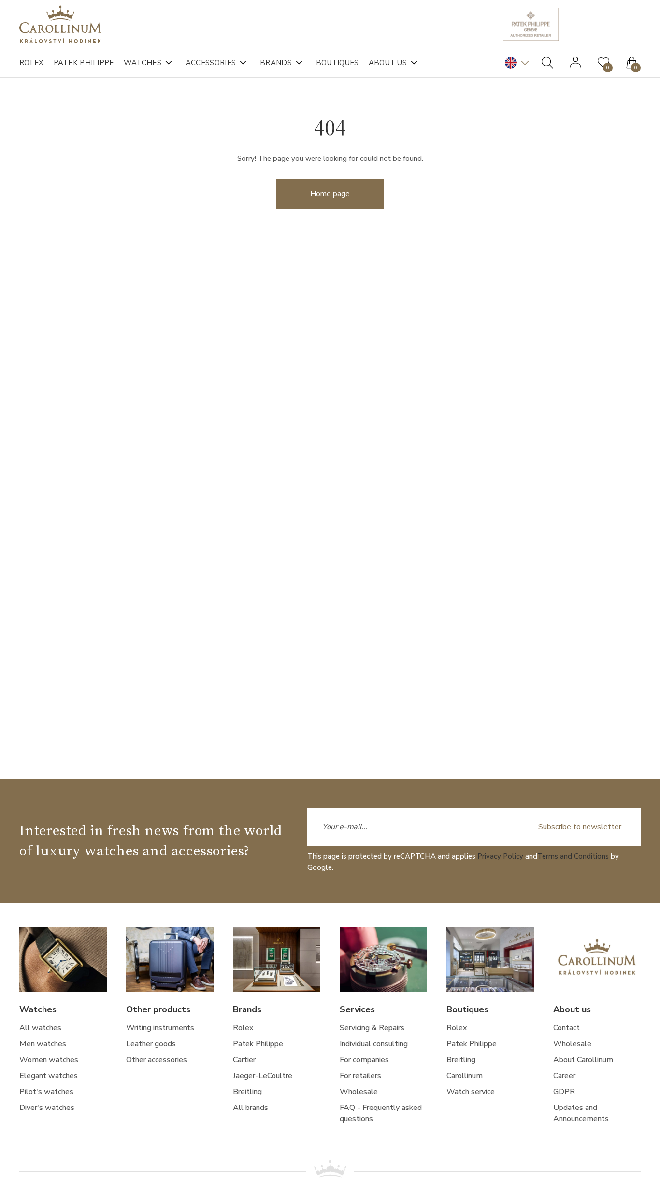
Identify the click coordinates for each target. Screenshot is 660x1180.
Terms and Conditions (573, 856)
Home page (330, 193)
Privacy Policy (500, 856)
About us (388, 63)
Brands (276, 63)
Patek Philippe (84, 63)
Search (547, 62)
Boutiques (337, 63)
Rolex (31, 63)
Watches (142, 63)
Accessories (211, 63)
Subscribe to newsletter (579, 827)
